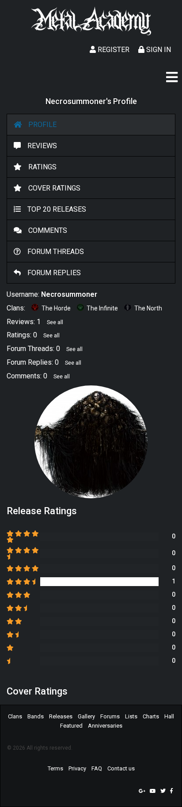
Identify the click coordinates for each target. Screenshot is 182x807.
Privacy (77, 768)
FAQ (96, 768)
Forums (110, 716)
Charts (151, 716)
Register (112, 49)
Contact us (121, 768)
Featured (71, 725)
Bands (35, 716)
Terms (55, 768)
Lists (131, 716)
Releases (60, 716)
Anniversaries (105, 725)
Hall (169, 716)
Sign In (157, 49)
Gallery (86, 716)
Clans (15, 716)
